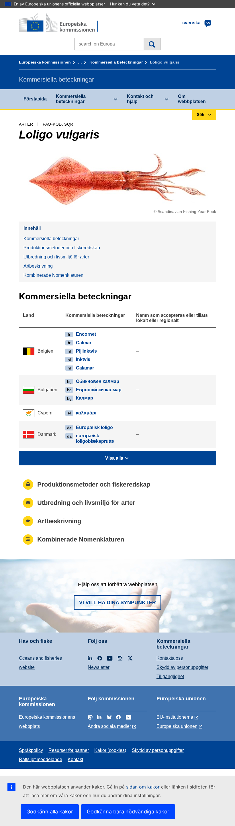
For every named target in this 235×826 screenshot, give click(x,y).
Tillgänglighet (170, 676)
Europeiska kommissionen (45, 62)
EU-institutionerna (174, 717)
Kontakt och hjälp (140, 99)
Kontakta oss (169, 658)
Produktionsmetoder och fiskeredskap (61, 247)
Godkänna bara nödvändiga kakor (128, 812)
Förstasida (35, 98)
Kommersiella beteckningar (116, 62)
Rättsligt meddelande (40, 759)
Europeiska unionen (176, 726)
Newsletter (98, 667)
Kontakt (75, 759)
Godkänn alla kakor (49, 812)
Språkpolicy (31, 750)
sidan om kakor (143, 787)
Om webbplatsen (192, 99)
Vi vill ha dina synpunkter (117, 602)
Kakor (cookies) (110, 750)
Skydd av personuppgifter (182, 667)
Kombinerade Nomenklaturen (53, 275)
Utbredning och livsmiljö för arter (56, 256)
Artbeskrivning (38, 266)
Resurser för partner (68, 750)
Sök (152, 44)
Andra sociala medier (109, 726)
